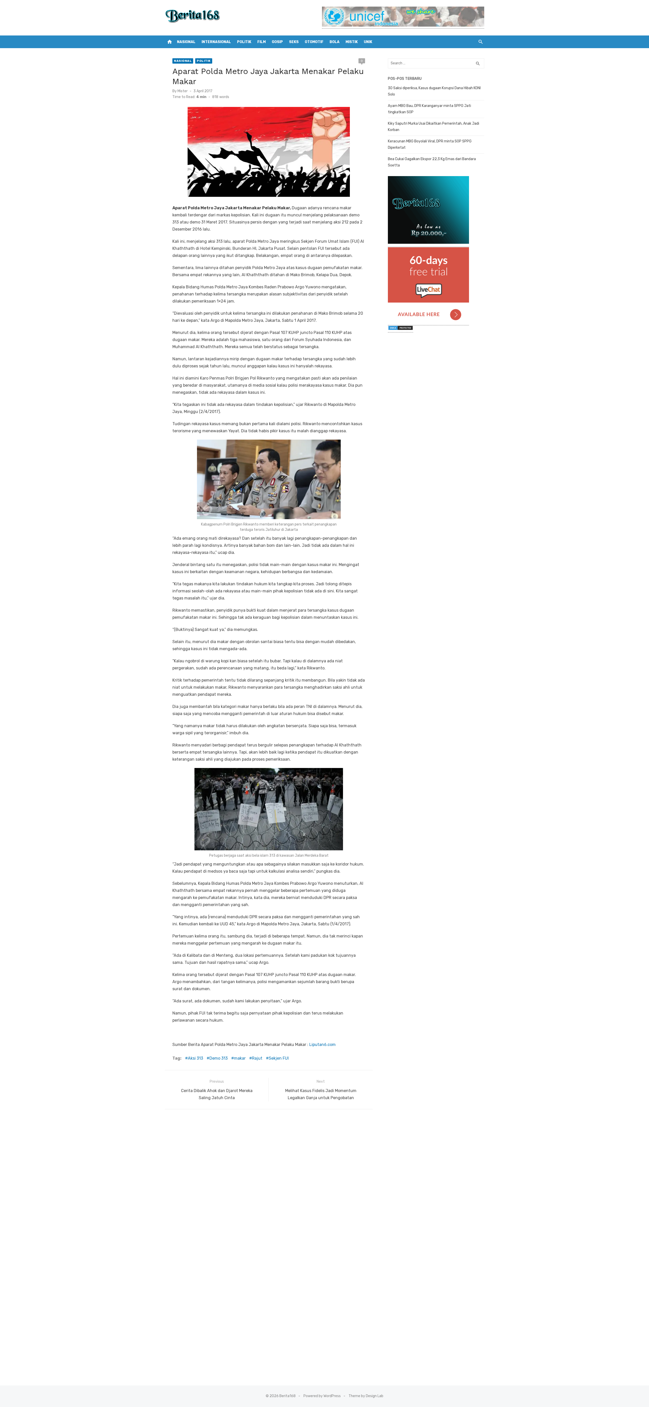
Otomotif (314, 42)
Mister (182, 91)
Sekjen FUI (279, 1058)
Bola (334, 42)
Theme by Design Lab (366, 1396)
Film (261, 42)
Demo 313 (218, 1058)
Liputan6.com (322, 1044)
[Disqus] (269, 1180)
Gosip (277, 42)
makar (240, 1058)
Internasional (216, 42)
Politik (244, 42)
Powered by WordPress (322, 1396)
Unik (368, 42)
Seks (294, 42)
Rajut (257, 1058)
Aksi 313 (195, 1058)
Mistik (352, 42)
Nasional (186, 42)
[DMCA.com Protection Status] (400, 329)
